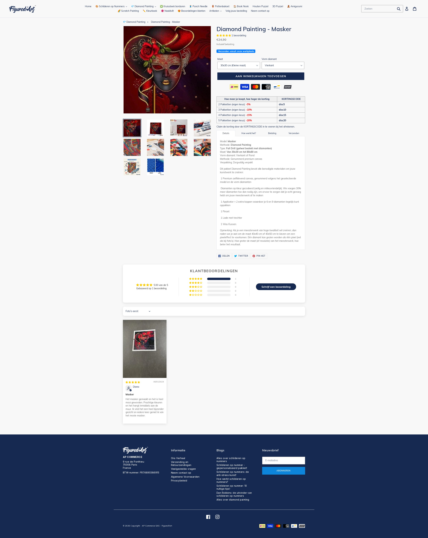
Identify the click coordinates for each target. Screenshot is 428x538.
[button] (224, 35)
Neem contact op (181, 472)
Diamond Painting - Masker (165, 21)
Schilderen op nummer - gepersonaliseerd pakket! (232, 466)
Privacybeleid (179, 480)
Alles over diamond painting (233, 499)
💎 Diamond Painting (134, 21)
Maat (220, 59)
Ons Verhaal (178, 458)
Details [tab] (226, 133)
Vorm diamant (269, 59)
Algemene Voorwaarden (185, 476)
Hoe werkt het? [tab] (248, 133)
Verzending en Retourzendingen (181, 463)
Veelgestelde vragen (183, 468)
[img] (133, 382)
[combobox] (382, 8)
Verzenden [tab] (294, 133)
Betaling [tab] (272, 133)
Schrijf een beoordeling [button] (276, 286)
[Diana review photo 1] (145, 349)
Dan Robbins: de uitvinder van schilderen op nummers (234, 494)
